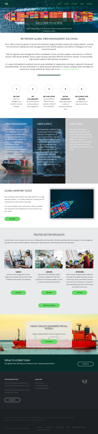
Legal (67, 427)
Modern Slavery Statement (78, 427)
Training (89, 4)
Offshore (74, 4)
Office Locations (39, 383)
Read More (12, 219)
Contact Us (85, 364)
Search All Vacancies (49, 305)
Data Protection (59, 427)
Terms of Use (39, 427)
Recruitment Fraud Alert (69, 69)
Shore (82, 4)
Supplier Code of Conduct (43, 429)
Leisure (66, 4)
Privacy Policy (49, 427)
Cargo (59, 4)
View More (18, 292)
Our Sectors (49, 341)
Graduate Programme (41, 385)
